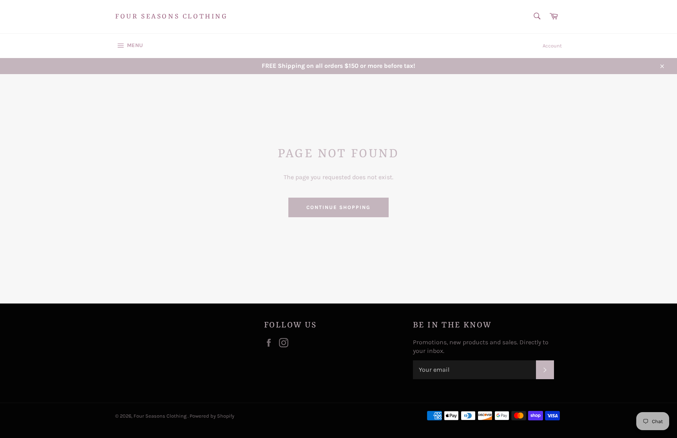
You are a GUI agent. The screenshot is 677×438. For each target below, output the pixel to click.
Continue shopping (338, 207)
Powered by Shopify (212, 416)
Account (552, 46)
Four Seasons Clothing (171, 16)
